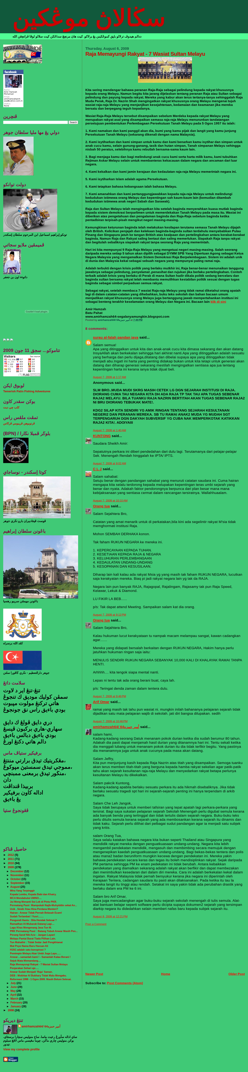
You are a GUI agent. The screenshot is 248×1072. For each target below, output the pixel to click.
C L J (97, 469)
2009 (11, 867)
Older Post (236, 974)
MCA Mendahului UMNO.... (26, 898)
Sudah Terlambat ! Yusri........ (27, 916)
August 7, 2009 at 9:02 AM (109, 463)
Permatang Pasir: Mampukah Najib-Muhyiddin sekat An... (43, 905)
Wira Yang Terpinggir (22, 890)
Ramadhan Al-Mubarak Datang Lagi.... (32, 923)
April (13, 994)
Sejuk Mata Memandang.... (25, 960)
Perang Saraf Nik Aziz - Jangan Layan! (32, 934)
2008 (11, 1010)
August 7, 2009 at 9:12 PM (109, 614)
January (16, 1006)
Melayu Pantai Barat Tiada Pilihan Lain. (33, 938)
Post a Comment (95, 924)
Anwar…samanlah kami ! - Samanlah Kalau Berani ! (40, 956)
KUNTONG (102, 436)
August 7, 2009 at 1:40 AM (109, 430)
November (17, 875)
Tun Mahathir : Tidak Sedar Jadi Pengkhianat (36, 942)
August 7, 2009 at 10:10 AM (110, 500)
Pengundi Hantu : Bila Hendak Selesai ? (33, 920)
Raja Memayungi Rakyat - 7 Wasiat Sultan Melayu (39, 964)
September (17, 882)
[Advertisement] (110, 947)
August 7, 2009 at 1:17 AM (109, 377)
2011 (11, 859)
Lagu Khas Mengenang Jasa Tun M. (31, 927)
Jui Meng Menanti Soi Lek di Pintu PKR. (33, 901)
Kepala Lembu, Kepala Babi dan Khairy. (33, 894)
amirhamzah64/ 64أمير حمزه (116, 727)
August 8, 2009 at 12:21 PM (110, 916)
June (14, 986)
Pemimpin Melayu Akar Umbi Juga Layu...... (35, 953)
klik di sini (218, 301)
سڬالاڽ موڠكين (89, 18)
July (13, 983)
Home (165, 974)
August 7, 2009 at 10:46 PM (110, 721)
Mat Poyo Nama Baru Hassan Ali (29, 946)
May (13, 990)
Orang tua (101, 506)
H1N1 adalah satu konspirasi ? (28, 949)
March (14, 998)
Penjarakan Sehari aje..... (24, 968)
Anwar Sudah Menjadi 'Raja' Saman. (31, 971)
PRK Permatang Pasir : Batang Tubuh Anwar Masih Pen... (44, 931)
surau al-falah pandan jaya (115, 337)
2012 (11, 855)
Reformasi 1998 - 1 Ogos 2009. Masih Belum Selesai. (40, 979)
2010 (11, 863)
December (17, 871)
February (16, 1002)
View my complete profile (21, 1049)
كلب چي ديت (11, 407)
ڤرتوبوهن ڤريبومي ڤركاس (19, 423)
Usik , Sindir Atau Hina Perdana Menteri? (34, 909)
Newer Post (94, 974)
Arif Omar (101, 702)
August (15, 886)
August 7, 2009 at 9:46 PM (109, 696)
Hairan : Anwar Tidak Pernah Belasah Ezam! (36, 912)
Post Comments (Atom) (125, 983)
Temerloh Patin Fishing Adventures (26, 391)
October (15, 878)
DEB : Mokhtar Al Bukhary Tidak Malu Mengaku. (38, 975)
